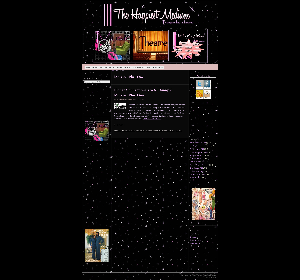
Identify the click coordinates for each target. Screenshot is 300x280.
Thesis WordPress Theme (199, 275)
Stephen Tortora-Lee (197, 152)
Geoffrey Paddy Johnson (198, 146)
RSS (204, 143)
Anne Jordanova (195, 155)
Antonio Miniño (195, 149)
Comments (195, 240)
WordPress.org (195, 243)
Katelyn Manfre (195, 171)
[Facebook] (207, 88)
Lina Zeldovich (195, 162)
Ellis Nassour (194, 168)
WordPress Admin (211, 277)
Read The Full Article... (152, 119)
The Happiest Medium (124, 99)
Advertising (157, 67)
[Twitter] (199, 88)
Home (88, 67)
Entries (194, 237)
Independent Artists (141, 67)
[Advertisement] (97, 101)
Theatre (107, 67)
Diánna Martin (194, 158)
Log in (192, 234)
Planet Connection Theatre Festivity (160, 130)
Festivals (117, 130)
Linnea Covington (196, 174)
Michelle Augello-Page (197, 165)
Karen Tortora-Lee (196, 143)
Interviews (97, 67)
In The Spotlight (128, 130)
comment (119, 125)
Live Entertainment (121, 67)
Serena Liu (193, 177)
